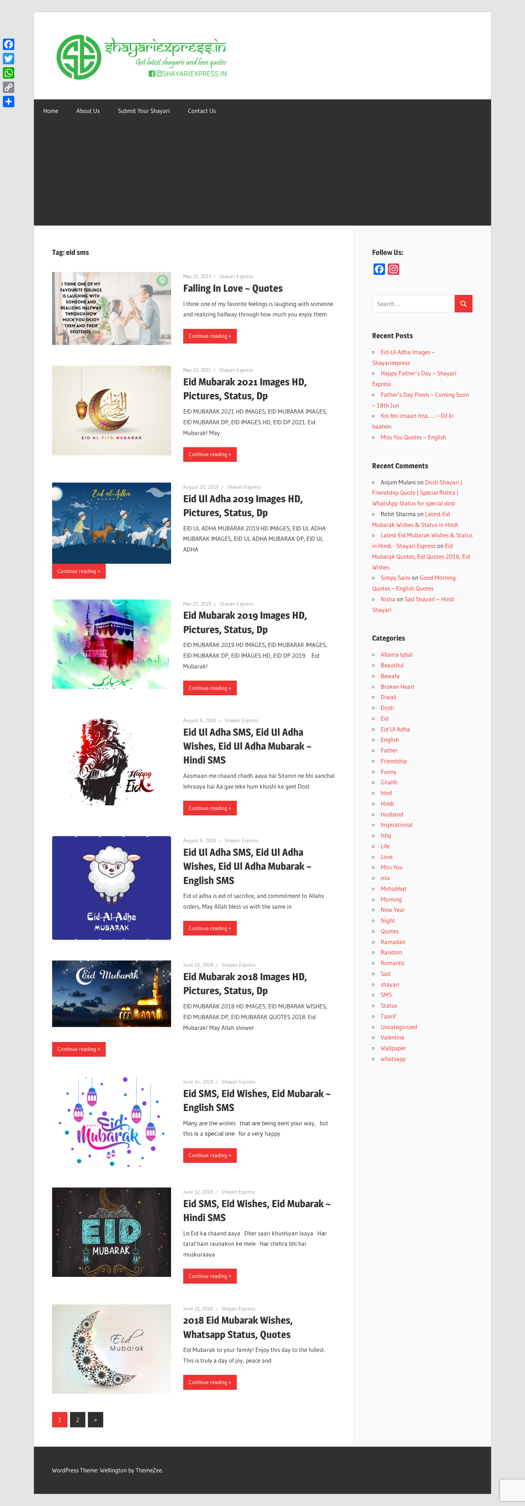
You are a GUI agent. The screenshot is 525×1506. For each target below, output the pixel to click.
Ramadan (393, 941)
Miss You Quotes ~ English (413, 437)
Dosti (387, 707)
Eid (385, 718)
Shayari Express (236, 276)
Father (389, 750)
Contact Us (202, 110)
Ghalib (389, 782)
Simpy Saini (395, 577)
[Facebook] (8, 44)
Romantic (393, 963)
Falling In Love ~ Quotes (233, 288)
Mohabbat (394, 888)
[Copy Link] (8, 87)
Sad (385, 973)
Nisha (388, 599)
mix (385, 878)
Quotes (390, 931)
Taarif (388, 1016)
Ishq (386, 835)
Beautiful (392, 665)
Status (389, 1005)
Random (391, 952)
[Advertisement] (262, 175)
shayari (390, 984)
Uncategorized (399, 1027)
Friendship (394, 761)
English (390, 739)
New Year (393, 909)
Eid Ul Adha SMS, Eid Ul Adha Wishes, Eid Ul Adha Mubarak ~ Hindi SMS (247, 746)
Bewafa (390, 676)
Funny (388, 771)
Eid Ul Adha (395, 729)
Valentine (392, 1037)
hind (386, 792)
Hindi (387, 803)
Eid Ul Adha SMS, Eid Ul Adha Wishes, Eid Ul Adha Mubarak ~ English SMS (247, 866)
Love (386, 856)
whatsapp (393, 1058)
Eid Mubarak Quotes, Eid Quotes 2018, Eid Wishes (421, 556)
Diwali (388, 697)
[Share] (8, 101)
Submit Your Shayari (144, 110)
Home (50, 110)
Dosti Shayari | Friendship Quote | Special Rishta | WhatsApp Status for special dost (417, 492)
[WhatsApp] (8, 73)
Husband (392, 814)
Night (388, 920)
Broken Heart (398, 686)
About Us (88, 110)
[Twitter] (8, 58)
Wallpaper (393, 1048)
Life (385, 846)
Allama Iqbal (396, 654)
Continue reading (208, 335)
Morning (391, 899)
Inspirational (396, 824)
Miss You (391, 867)
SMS (386, 994)
